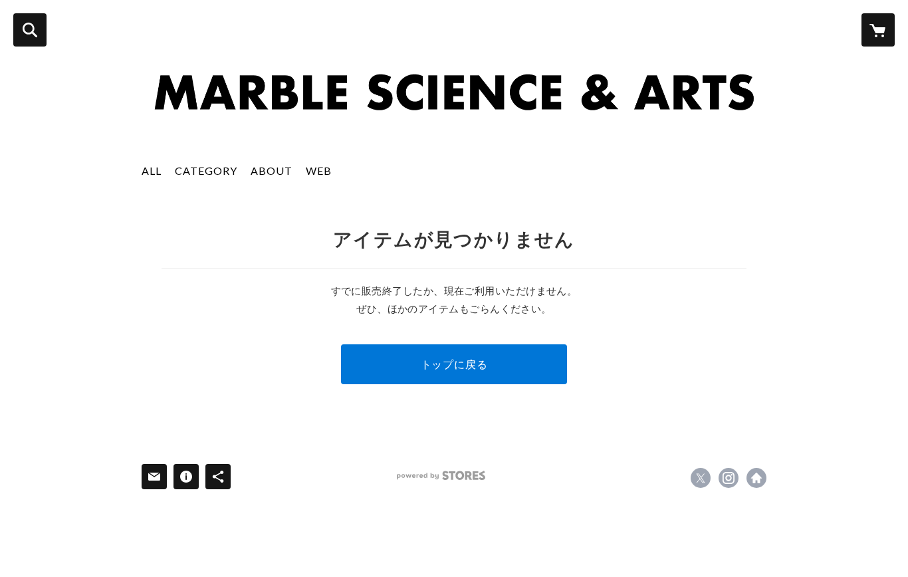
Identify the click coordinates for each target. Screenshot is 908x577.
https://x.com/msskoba (701, 478)
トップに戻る (454, 364)
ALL (152, 170)
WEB (319, 170)
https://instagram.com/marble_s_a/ (728, 478)
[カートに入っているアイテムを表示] (878, 30)
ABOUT (271, 170)
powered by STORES (441, 476)
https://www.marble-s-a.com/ (756, 478)
